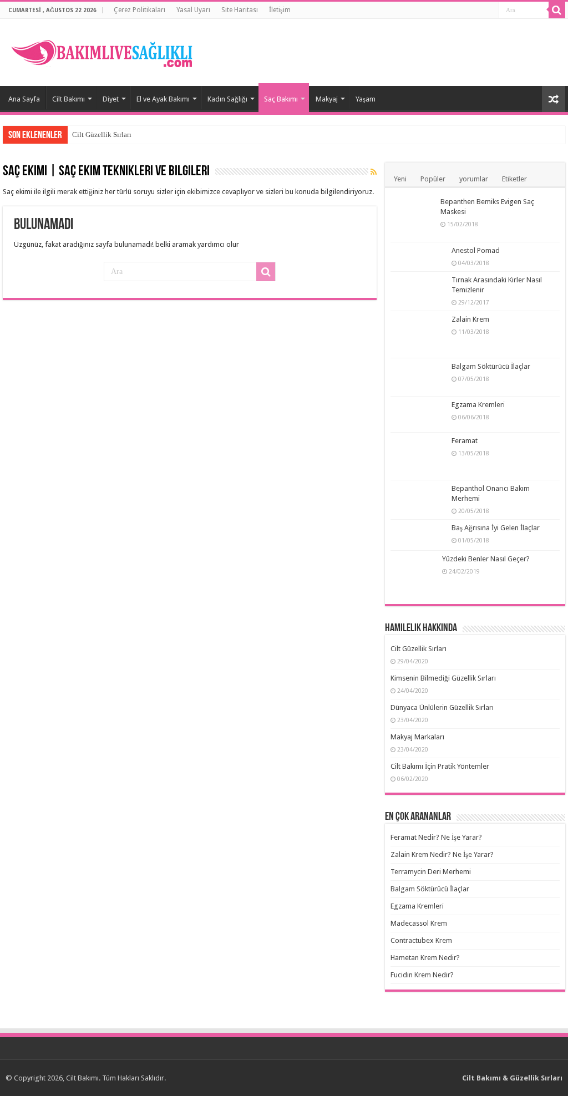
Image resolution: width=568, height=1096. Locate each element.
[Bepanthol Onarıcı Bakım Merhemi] (418, 498)
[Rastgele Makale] (553, 99)
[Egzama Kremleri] (418, 414)
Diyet (111, 99)
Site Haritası (239, 10)
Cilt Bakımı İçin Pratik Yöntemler (439, 766)
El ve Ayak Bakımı (163, 99)
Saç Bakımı (281, 99)
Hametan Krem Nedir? (425, 957)
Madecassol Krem (418, 923)
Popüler (432, 179)
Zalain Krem (470, 319)
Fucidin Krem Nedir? (422, 975)
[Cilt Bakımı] (108, 50)
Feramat (465, 441)
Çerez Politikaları (139, 10)
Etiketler (514, 179)
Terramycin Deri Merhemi (430, 871)
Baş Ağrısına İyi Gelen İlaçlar (496, 528)
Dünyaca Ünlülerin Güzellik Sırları (442, 707)
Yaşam (366, 99)
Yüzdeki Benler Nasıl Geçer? (486, 559)
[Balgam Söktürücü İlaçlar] (418, 377)
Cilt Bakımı (68, 99)
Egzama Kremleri (478, 404)
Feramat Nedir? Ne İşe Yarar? (436, 837)
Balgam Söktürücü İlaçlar (491, 366)
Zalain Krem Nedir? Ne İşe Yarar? (442, 854)
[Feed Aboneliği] (374, 172)
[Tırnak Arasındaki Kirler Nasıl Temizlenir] (418, 291)
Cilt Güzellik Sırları (101, 134)
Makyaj (327, 99)
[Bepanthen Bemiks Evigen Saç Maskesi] (412, 218)
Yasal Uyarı (193, 10)
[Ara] (557, 10)
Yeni (400, 179)
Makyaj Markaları (417, 737)
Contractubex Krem (421, 940)
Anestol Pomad (476, 250)
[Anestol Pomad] (418, 256)
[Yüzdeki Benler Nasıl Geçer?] (413, 575)
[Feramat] (418, 456)
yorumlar (473, 179)
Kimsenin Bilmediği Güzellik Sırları (443, 678)
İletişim (280, 10)
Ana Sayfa (24, 99)
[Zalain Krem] (418, 334)
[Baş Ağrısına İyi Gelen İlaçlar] (418, 534)
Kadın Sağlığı (227, 99)
